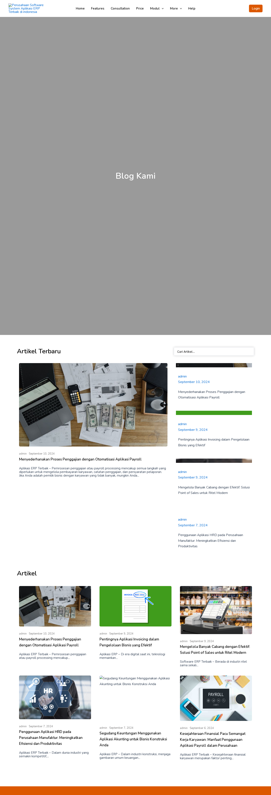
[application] (162, 8)
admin (23, 454)
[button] (256, 8)
